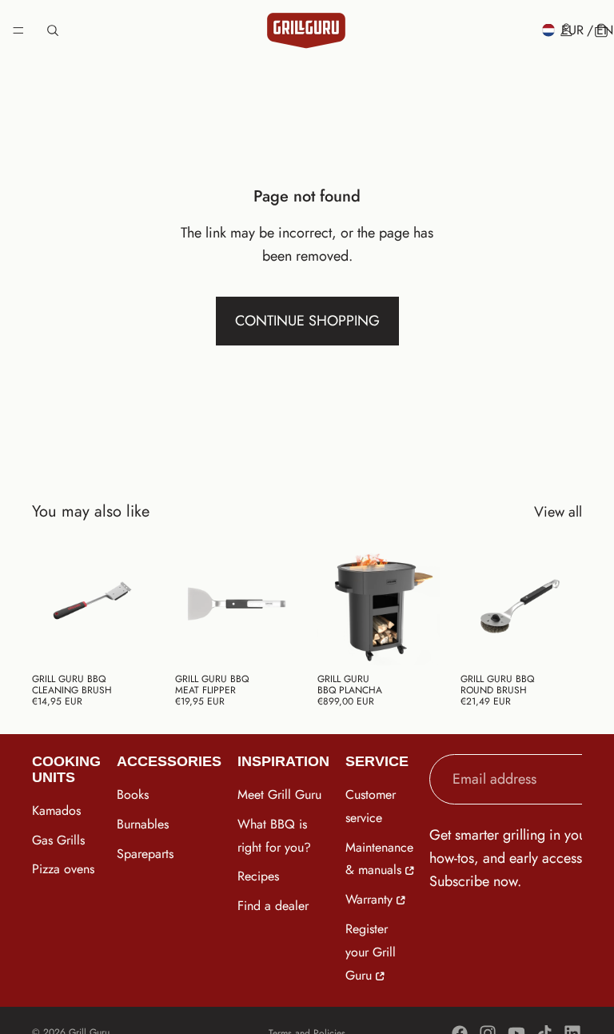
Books (133, 794)
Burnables (143, 824)
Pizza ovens (63, 869)
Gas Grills (58, 840)
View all (558, 511)
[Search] (52, 30)
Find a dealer (273, 906)
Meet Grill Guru (279, 794)
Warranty (369, 900)
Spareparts (145, 853)
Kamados (56, 810)
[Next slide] (279, 603)
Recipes (258, 877)
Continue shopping (307, 320)
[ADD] (129, 640)
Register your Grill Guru (370, 952)
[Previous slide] (192, 603)
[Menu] (18, 30)
